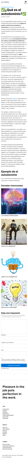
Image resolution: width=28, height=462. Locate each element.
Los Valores (5, 2)
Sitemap (5, 433)
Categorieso (6, 409)
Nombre (4, 335)
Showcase (5, 418)
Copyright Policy (7, 447)
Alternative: (5, 368)
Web (2, 350)
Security (5, 430)
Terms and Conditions (8, 445)
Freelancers (6, 413)
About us (5, 427)
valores (14, 98)
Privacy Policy (6, 444)
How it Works (6, 429)
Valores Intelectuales (7, 7)
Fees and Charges (7, 448)
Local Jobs (5, 416)
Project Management (8, 415)
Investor (5, 432)
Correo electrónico (7, 342)
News (4, 435)
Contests (5, 412)
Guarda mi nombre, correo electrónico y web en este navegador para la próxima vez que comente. (13, 360)
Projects (5, 410)
